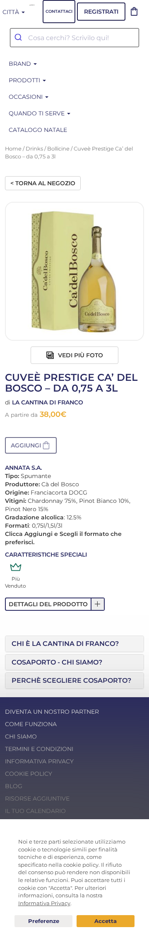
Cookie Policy (28, 773)
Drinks (34, 149)
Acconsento (106, 921)
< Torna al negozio (42, 183)
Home (13, 149)
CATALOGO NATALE (38, 130)
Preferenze (43, 921)
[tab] (74, 644)
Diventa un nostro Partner (52, 711)
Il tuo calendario (35, 811)
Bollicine (58, 149)
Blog (13, 786)
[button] (31, 445)
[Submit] (19, 38)
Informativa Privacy (39, 761)
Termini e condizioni (39, 749)
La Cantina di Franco (47, 402)
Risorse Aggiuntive (37, 798)
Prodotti (25, 80)
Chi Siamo (21, 736)
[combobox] (74, 37)
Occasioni (26, 96)
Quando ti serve (37, 113)
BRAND (21, 63)
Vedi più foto (79, 355)
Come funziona (31, 724)
